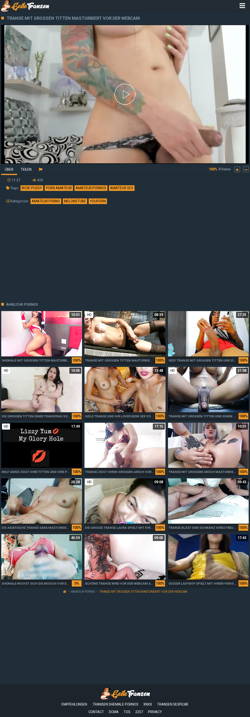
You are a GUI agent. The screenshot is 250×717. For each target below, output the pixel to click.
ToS (127, 712)
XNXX (147, 704)
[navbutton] (242, 5)
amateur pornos (91, 188)
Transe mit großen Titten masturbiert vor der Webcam (143, 591)
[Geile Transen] (25, 5)
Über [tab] (9, 169)
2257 (139, 712)
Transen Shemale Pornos (115, 704)
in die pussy (32, 188)
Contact (96, 712)
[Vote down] (246, 169)
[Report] (40, 169)
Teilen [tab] (26, 169)
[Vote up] (237, 169)
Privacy (155, 712)
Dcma (114, 712)
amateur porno (46, 201)
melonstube (75, 201)
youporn (98, 201)
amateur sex (121, 188)
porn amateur (59, 188)
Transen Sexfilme (172, 704)
